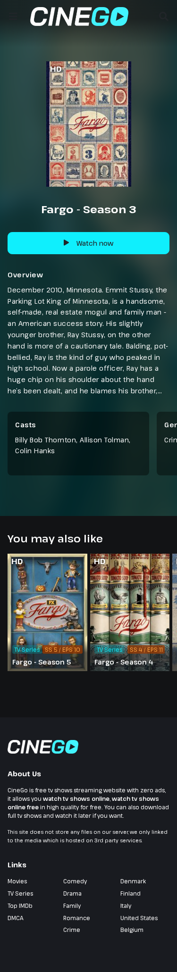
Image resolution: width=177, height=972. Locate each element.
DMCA (16, 918)
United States (139, 918)
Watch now (94, 243)
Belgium (131, 929)
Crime (71, 929)
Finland (130, 893)
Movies (17, 881)
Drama (72, 893)
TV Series (20, 893)
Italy (125, 905)
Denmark (133, 881)
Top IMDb (20, 905)
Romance (76, 918)
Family (72, 905)
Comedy (75, 881)
